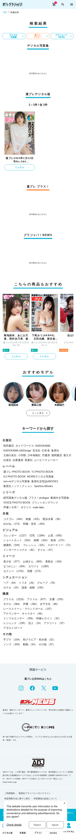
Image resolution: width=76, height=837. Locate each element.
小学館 (22, 455)
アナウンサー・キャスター (23, 613)
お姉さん (33, 561)
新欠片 (67, 455)
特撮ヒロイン (48, 618)
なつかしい (15, 566)
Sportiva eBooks (43, 486)
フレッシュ (34, 544)
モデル (12, 603)
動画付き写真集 (60, 497)
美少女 (12, 561)
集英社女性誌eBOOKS (44, 481)
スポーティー (60, 544)
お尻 (56, 535)
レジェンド (15, 623)
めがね (12, 523)
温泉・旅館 (33, 587)
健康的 (12, 544)
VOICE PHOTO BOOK (16, 502)
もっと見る (38, 413)
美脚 (41, 540)
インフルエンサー (19, 618)
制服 (33, 518)
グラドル (14, 599)
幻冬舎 (46, 450)
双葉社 (29, 460)
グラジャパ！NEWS (61, 36)
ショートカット (17, 540)
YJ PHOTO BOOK (42, 471)
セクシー (14, 571)
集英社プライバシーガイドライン (35, 793)
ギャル (45, 549)
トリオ (27, 582)
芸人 (35, 623)
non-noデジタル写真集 (16, 481)
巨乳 (38, 535)
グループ (47, 582)
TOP (5, 12)
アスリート (55, 623)
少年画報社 (34, 455)
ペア (10, 582)
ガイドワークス (24, 445)
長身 (58, 540)
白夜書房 (18, 460)
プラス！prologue (39, 497)
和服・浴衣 (34, 523)
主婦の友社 (10, 455)
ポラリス (26, 507)
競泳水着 (52, 518)
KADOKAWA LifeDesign (17, 450)
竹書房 (46, 455)
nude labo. (39, 507)
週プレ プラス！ (37, 36)
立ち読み (19, 167)
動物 (30, 644)
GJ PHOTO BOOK (14, 476)
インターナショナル (19, 549)
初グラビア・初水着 (39, 639)
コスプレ (13, 518)
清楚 (35, 571)
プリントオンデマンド (45, 502)
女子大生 (49, 603)
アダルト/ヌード (13, 627)
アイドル (37, 599)
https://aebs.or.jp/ (10, 782)
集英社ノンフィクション (18, 486)
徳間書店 (56, 455)
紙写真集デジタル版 (15, 497)
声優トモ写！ (11, 507)
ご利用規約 (9, 793)
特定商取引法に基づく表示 (17, 798)
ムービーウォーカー (46, 460)
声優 (31, 603)
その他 (47, 644)
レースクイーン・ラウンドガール (28, 608)
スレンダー (15, 535)
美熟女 (54, 561)
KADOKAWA (42, 445)
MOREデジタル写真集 (40, 476)
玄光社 (36, 450)
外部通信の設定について (45, 798)
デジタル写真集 (13, 36)
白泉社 (7, 460)
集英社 (55, 450)
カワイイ (39, 566)
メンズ (12, 644)
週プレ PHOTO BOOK (16, 471)
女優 (57, 599)
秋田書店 (8, 445)
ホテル (11, 587)
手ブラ (12, 639)
